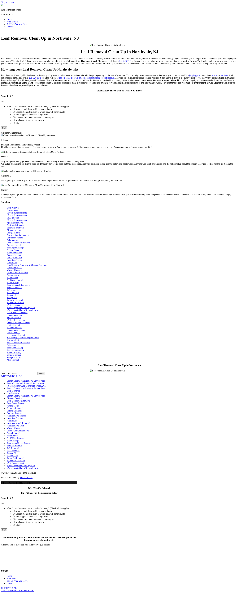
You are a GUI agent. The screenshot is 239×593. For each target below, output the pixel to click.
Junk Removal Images (16, 416)
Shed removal (13, 292)
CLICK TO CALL (9, 588)
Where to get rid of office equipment (22, 310)
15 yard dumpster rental (17, 215)
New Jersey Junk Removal (18, 423)
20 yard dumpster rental (17, 220)
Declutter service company (18, 322)
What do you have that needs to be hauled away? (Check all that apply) (38, 106)
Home (9, 19)
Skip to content (7, 2)
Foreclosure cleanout (16, 335)
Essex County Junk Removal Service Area (25, 383)
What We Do (12, 22)
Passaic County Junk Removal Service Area (26, 388)
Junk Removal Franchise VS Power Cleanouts (27, 265)
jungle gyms (194, 75)
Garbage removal (14, 257)
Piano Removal (13, 433)
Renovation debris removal (18, 285)
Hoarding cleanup (14, 260)
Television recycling (15, 350)
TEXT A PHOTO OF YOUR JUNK (17, 590)
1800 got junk (13, 218)
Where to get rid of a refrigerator (21, 307)
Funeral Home (13, 250)
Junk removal (12, 210)
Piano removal (13, 275)
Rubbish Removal (14, 445)
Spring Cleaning (14, 355)
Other (17, 123)
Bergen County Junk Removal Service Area (26, 381)
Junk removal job (14, 315)
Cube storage (12, 240)
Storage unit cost (14, 357)
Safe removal (12, 290)
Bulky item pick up (15, 347)
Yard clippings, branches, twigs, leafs (31, 114)
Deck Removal (13, 391)
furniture (224, 75)
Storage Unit (12, 455)
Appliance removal (15, 223)
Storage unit (12, 297)
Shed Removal (13, 450)
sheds (214, 75)
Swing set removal (15, 300)
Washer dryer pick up (16, 320)
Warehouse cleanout (15, 302)
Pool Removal (13, 435)
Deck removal (13, 208)
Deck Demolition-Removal (18, 242)
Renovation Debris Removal (19, 443)
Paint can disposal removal (18, 342)
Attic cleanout (13, 360)
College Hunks (13, 233)
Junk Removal (13, 393)
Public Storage (13, 282)
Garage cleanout (14, 255)
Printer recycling (14, 352)
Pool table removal (15, 280)
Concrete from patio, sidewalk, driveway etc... (35, 117)
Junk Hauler (12, 262)
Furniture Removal (15, 408)
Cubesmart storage (15, 238)
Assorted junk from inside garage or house (33, 109)
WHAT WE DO (8, 376)
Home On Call (26, 477)
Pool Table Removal (15, 438)
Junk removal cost (14, 267)
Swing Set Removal (15, 458)
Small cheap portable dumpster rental (23, 337)
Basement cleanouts (15, 228)
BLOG (19, 376)
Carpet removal (13, 332)
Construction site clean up (18, 235)
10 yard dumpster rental (17, 213)
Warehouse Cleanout (16, 460)
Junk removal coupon (16, 330)
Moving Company (15, 270)
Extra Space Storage (15, 247)
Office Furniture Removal (18, 431)
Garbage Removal (15, 413)
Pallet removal (13, 345)
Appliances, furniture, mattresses (29, 120)
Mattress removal (14, 327)
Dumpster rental (14, 245)
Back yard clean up (15, 225)
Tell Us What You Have (17, 24)
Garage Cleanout (14, 411)
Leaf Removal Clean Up (17, 312)
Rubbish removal (14, 287)
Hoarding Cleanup (15, 418)
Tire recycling (13, 340)
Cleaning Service (14, 398)
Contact (10, 26)
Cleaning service (14, 230)
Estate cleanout (13, 325)
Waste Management (15, 463)
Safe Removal (13, 448)
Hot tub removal (14, 317)
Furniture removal (14, 252)
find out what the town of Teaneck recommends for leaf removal (87, 78)
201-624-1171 (125, 61)
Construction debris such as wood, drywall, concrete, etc (40, 112)
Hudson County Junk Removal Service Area (26, 386)
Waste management (15, 305)
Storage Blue (12, 295)
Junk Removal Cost (15, 426)
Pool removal (12, 277)
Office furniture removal (17, 272)
